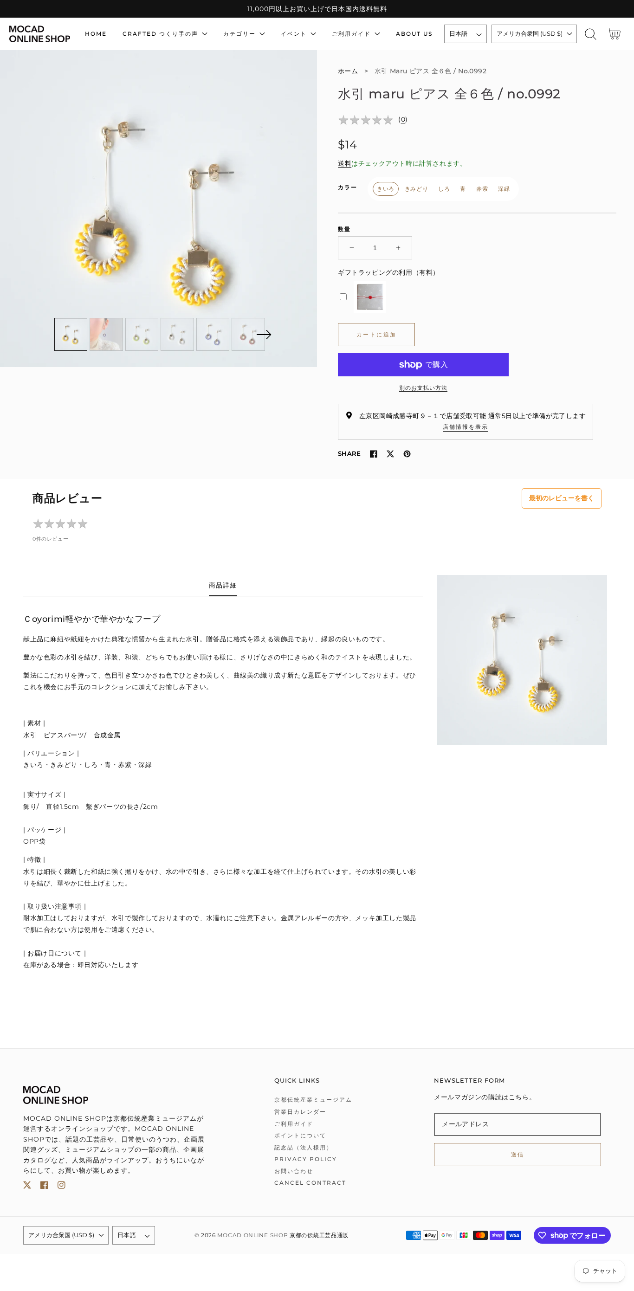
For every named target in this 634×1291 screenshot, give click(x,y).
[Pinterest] (407, 454)
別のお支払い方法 (423, 387)
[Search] (591, 34)
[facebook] (44, 1187)
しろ (444, 188)
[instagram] (61, 1187)
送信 (517, 1154)
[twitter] (27, 1187)
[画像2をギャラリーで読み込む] (106, 334)
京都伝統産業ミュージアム (313, 1099)
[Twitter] (390, 454)
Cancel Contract (310, 1182)
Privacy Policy (305, 1158)
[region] (317, 9)
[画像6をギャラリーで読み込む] (248, 334)
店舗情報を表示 (465, 426)
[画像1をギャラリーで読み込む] (71, 334)
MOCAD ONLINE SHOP (252, 1235)
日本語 (458, 33)
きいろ (386, 188)
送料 (344, 163)
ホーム (348, 71)
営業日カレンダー (300, 1111)
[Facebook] (373, 454)
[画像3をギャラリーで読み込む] (142, 334)
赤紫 (482, 188)
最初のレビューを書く (561, 498)
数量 (344, 229)
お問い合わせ (293, 1171)
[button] (591, 34)
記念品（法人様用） (303, 1147)
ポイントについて (300, 1135)
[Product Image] (158, 208)
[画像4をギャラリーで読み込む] (177, 334)
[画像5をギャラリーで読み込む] (213, 334)
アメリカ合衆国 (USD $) (530, 33)
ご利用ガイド (293, 1123)
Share (349, 453)
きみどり (416, 188)
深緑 (504, 188)
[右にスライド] (264, 334)
